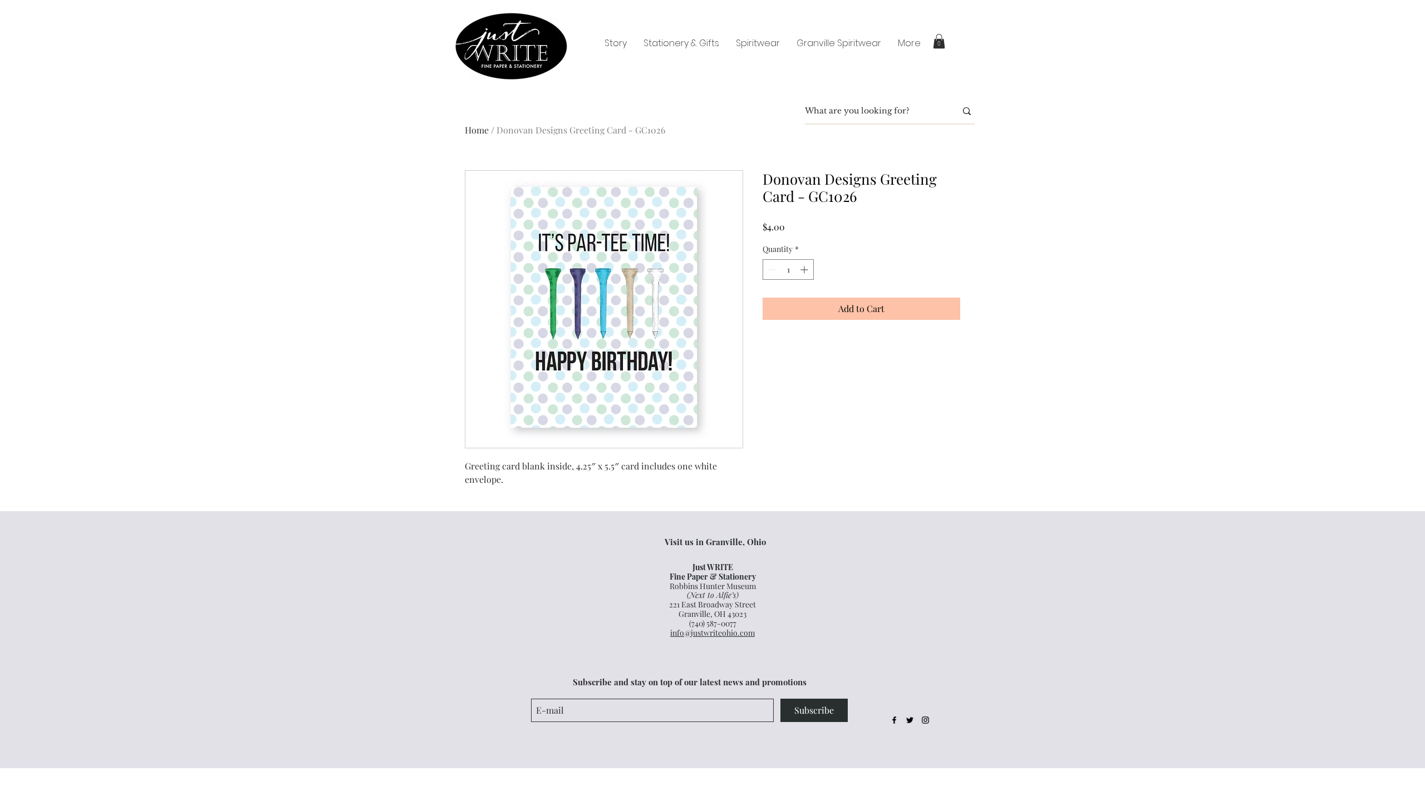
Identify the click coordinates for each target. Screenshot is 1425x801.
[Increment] (805, 269)
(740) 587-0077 (712, 623)
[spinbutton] (788, 269)
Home (477, 130)
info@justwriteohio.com (712, 632)
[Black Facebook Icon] (894, 720)
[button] (939, 41)
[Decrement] (771, 269)
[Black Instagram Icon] (925, 720)
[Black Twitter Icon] (910, 720)
